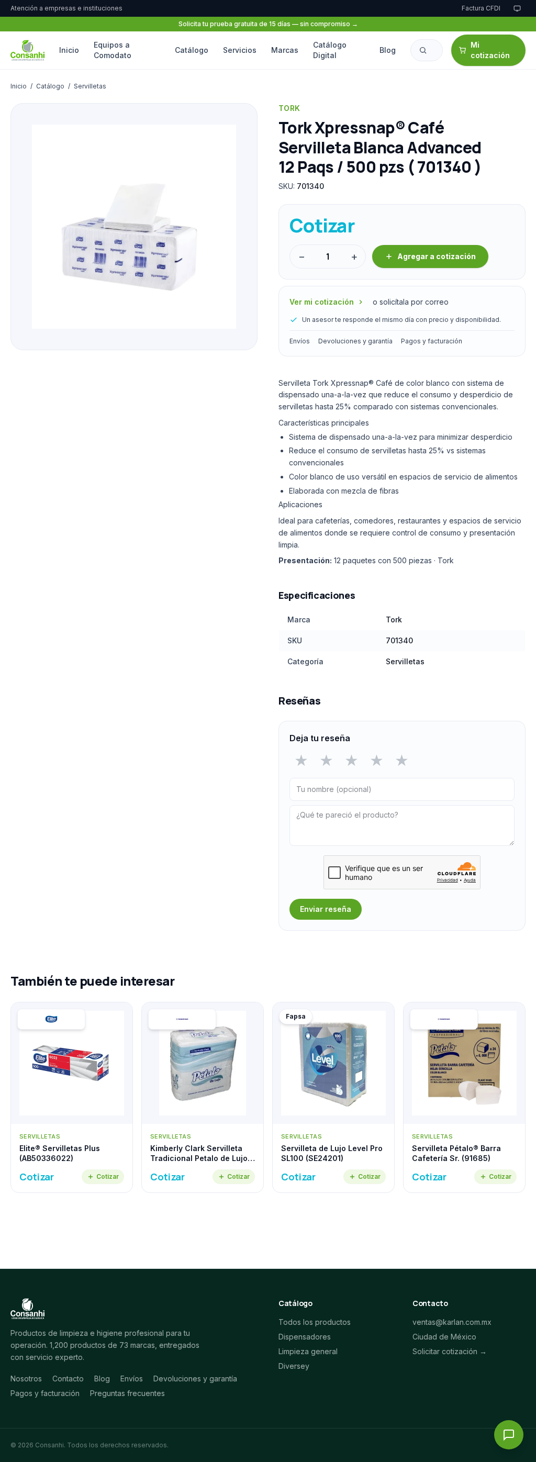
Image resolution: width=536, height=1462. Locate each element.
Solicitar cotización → (449, 1351)
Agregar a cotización (436, 256)
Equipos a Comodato (112, 50)
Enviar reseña (325, 909)
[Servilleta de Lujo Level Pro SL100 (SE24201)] (333, 1097)
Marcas (284, 50)
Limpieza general (308, 1351)
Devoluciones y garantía (355, 341)
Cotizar (107, 1176)
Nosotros (26, 1378)
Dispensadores (304, 1336)
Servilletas (90, 86)
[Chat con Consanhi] (508, 1434)
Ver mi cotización (321, 301)
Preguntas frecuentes (127, 1393)
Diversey (293, 1365)
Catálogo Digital (330, 50)
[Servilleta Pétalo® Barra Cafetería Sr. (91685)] (464, 1097)
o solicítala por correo (411, 301)
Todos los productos (314, 1322)
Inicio (69, 50)
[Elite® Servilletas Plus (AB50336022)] (71, 1097)
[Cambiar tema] (517, 8)
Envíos (299, 341)
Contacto (68, 1378)
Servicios (239, 50)
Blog (387, 50)
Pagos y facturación (431, 341)
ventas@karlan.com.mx (452, 1322)
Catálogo (191, 50)
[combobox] (426, 50)
